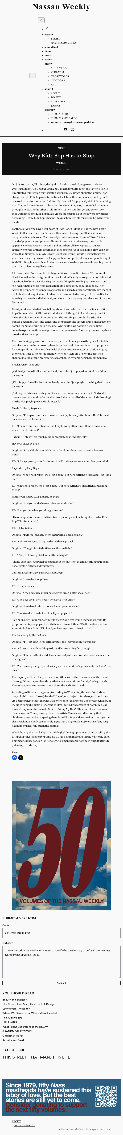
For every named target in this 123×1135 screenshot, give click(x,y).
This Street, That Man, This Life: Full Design (28, 1004)
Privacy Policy (24, 1125)
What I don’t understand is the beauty (25, 1026)
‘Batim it (61, 983)
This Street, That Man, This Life (36, 1057)
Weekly (76, 7)
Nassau (46, 7)
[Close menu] (41, 20)
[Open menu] (32, 75)
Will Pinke (61, 163)
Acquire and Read (13, 1040)
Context (7, 925)
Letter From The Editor (16, 1008)
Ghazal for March (12, 1035)
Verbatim (7, 943)
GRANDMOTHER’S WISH (17, 1031)
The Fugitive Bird (12, 1017)
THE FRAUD (9, 1022)
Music (61, 148)
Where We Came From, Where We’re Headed (29, 1013)
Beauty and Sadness (14, 999)
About (16, 1121)
